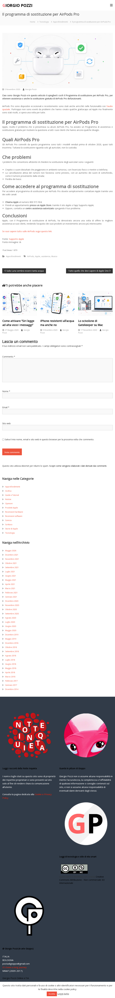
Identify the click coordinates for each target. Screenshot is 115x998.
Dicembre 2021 (11, 555)
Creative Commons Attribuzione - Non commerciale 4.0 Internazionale (82, 879)
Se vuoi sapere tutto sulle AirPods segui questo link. (27, 231)
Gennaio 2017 (11, 685)
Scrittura (8, 524)
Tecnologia (44, 22)
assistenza (45, 256)
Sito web (6, 423)
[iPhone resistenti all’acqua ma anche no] (57, 303)
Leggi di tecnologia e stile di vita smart (77, 856)
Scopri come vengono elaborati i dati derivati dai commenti (77, 465)
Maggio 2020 (10, 630)
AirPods (30, 256)
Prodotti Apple (11, 507)
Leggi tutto (63, 993)
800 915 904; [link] (36, 202)
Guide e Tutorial (12, 495)
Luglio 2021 (10, 571)
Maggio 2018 (10, 668)
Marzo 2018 (10, 676)
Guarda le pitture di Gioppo (72, 768)
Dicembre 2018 (11, 643)
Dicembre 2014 (11, 689)
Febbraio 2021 (11, 592)
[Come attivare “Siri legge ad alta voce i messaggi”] (19, 303)
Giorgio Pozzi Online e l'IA (15, 978)
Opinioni (9, 503)
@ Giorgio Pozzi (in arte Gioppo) (18, 948)
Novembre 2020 (12, 605)
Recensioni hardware (14, 512)
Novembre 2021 (12, 559)
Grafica (8, 491)
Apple (37, 256)
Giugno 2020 (10, 626)
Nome (6, 391)
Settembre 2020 (12, 613)
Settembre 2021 (12, 567)
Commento (8, 356)
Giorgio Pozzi (31, 89)
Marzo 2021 (10, 588)
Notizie (8, 499)
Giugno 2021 (10, 576)
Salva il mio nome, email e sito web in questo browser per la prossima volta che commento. (49, 439)
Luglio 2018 (10, 660)
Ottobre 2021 (11, 563)
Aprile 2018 (10, 672)
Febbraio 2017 (11, 681)
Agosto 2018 (10, 655)
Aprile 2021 (10, 584)
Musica (54, 256)
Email (5, 407)
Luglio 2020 (10, 622)
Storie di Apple (11, 528)
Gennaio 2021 (11, 597)
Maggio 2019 (10, 639)
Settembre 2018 (12, 651)
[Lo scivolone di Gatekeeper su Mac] (95, 303)
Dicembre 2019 (11, 634)
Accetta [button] (52, 993)
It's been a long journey (14, 967)
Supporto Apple (16, 239)
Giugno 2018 (10, 664)
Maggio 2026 (10, 550)
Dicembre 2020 (11, 601)
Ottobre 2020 (11, 609)
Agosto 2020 (10, 618)
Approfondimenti (60, 22)
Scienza (8, 520)
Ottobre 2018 (11, 647)
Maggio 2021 (10, 580)
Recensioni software (13, 516)
